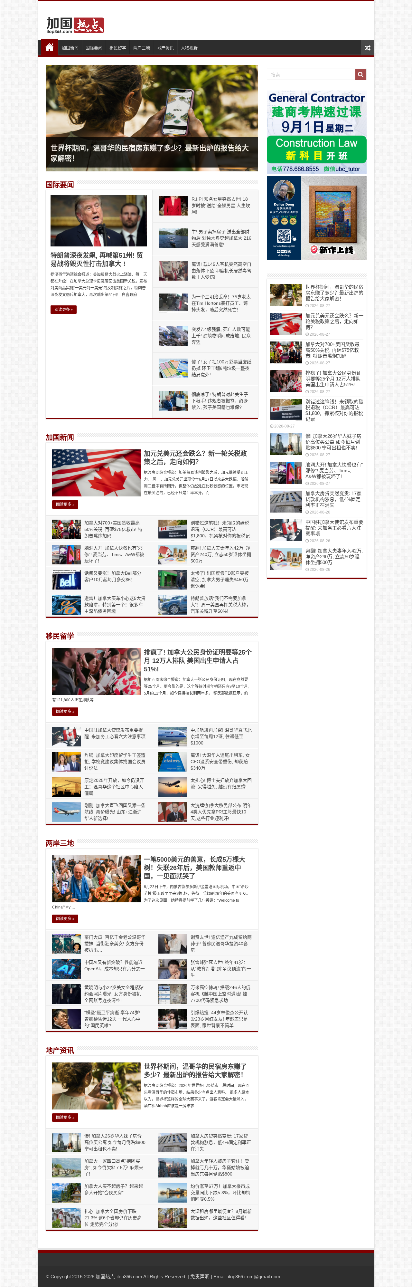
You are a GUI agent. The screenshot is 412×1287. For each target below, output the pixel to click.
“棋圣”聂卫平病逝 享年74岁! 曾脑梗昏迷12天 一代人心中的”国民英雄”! (112, 1019)
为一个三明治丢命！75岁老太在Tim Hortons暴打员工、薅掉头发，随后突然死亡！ (221, 303)
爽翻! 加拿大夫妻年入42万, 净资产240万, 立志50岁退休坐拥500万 (221, 554)
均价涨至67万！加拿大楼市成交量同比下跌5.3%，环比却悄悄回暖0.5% (220, 1193)
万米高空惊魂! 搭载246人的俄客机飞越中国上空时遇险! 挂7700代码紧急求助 (220, 994)
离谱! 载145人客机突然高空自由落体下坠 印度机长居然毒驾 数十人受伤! (221, 271)
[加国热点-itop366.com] (73, 22)
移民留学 (117, 47)
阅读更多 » (63, 309)
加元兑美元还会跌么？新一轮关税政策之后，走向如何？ (334, 321)
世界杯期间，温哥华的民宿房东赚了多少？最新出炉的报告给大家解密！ (334, 292)
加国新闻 (70, 47)
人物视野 (189, 47)
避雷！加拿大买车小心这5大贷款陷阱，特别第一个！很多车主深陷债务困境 (114, 605)
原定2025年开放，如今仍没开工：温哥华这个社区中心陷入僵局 (114, 787)
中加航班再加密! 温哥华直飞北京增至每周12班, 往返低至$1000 (221, 736)
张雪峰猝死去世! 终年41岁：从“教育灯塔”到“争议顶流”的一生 (221, 969)
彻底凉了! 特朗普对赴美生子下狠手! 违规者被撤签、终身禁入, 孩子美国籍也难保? (220, 401)
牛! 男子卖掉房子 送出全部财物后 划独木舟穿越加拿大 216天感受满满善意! (221, 238)
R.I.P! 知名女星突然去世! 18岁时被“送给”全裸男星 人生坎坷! (221, 206)
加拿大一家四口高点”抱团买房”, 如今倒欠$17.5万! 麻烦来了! (113, 1167)
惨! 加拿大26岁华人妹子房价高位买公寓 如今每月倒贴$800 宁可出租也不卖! (114, 1142)
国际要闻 (94, 47)
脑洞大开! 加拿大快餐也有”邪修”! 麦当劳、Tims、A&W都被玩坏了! (114, 554)
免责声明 (200, 1276)
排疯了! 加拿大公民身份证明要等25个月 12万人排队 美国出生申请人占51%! (198, 661)
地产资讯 (165, 47)
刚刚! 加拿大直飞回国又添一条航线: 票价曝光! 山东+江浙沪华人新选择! (114, 812)
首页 (49, 47)
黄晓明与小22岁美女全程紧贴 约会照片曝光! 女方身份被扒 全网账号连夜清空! (114, 994)
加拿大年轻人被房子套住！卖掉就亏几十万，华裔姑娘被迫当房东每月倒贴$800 (220, 1167)
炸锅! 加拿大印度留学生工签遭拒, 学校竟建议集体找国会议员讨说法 (114, 762)
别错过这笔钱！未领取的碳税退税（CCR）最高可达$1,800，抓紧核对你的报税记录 (334, 410)
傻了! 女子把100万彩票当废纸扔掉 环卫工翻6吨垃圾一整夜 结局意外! (221, 368)
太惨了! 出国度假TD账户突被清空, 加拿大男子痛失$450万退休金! (220, 580)
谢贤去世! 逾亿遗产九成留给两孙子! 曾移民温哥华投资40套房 (221, 944)
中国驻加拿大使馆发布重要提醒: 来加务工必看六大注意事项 (334, 527)
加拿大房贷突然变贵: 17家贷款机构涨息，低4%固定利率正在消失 (221, 1142)
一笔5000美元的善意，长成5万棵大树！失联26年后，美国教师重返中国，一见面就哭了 (194, 868)
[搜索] (360, 74)
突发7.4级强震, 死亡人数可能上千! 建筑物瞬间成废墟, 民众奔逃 (221, 336)
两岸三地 (141, 47)
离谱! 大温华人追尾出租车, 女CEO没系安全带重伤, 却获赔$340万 (220, 762)
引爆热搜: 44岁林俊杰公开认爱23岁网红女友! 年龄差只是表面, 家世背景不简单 (219, 1019)
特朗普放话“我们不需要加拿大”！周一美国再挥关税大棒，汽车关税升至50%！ (221, 605)
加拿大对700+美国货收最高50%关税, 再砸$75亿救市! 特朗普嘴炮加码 (113, 529)
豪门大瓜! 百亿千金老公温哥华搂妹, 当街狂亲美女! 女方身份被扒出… (114, 944)
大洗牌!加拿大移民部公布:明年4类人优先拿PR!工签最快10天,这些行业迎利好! (221, 812)
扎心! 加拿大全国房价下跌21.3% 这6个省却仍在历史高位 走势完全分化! (113, 1218)
